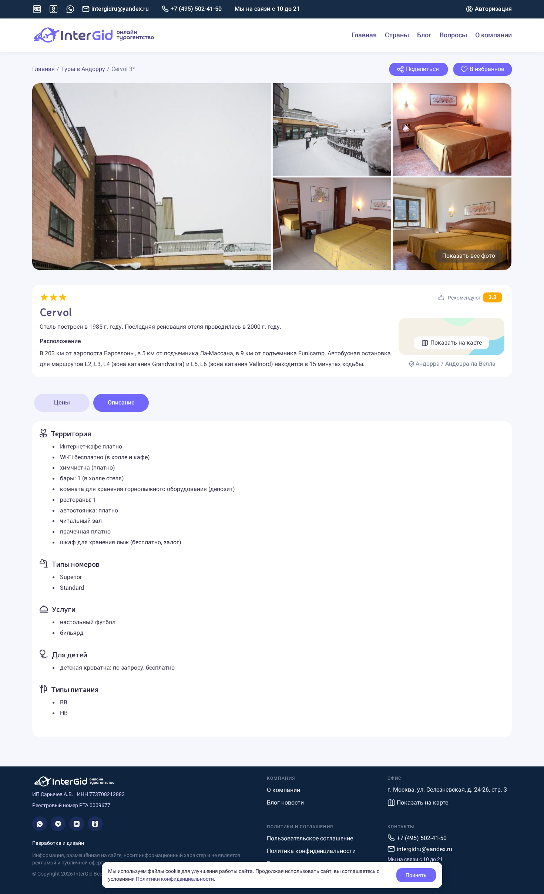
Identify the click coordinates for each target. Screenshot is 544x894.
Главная (364, 35)
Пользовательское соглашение (310, 838)
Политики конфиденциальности (175, 879)
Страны (397, 35)
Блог (424, 35)
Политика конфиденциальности (311, 850)
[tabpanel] (272, 579)
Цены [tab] (62, 402)
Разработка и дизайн (58, 843)
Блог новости (285, 802)
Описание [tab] (121, 402)
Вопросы (453, 35)
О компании (493, 35)
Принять (416, 875)
